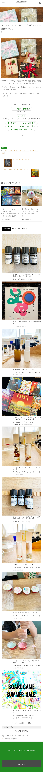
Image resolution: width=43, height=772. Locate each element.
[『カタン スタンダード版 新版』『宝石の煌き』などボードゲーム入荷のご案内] (21, 396)
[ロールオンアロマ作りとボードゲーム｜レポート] (21, 446)
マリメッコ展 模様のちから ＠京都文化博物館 (27, 322)
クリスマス (26, 150)
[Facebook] (20, 135)
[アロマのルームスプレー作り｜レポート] (21, 348)
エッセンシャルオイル (15, 150)
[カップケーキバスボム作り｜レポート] (21, 591)
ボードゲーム (34, 150)
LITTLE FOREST (21, 2)
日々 (14, 326)
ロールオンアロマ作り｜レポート (23, 564)
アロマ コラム (17, 279)
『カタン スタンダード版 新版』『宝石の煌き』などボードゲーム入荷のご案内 (27, 418)
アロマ (5, 150)
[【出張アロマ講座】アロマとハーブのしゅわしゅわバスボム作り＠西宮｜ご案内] (32, 196)
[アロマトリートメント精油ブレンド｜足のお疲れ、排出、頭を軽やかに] (21, 253)
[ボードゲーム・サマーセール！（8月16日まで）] (21, 689)
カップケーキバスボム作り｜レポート (25, 613)
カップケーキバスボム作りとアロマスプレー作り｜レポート (26, 661)
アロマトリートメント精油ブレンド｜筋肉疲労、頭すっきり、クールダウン (26, 518)
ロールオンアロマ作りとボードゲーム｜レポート (26, 468)
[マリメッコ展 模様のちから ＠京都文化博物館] (21, 301)
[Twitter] (23, 135)
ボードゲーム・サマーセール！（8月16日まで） (27, 711)
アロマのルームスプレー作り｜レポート (26, 369)
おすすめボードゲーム (20, 422)
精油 (3, 153)
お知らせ (4, 147)
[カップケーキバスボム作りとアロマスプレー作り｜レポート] (21, 640)
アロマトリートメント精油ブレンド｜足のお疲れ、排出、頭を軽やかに (26, 275)
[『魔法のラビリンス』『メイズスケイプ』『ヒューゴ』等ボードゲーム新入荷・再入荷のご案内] (11, 196)
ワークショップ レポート (32, 372)
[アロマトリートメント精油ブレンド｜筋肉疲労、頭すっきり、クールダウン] (21, 496)
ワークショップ (18, 372)
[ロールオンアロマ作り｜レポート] (21, 543)
